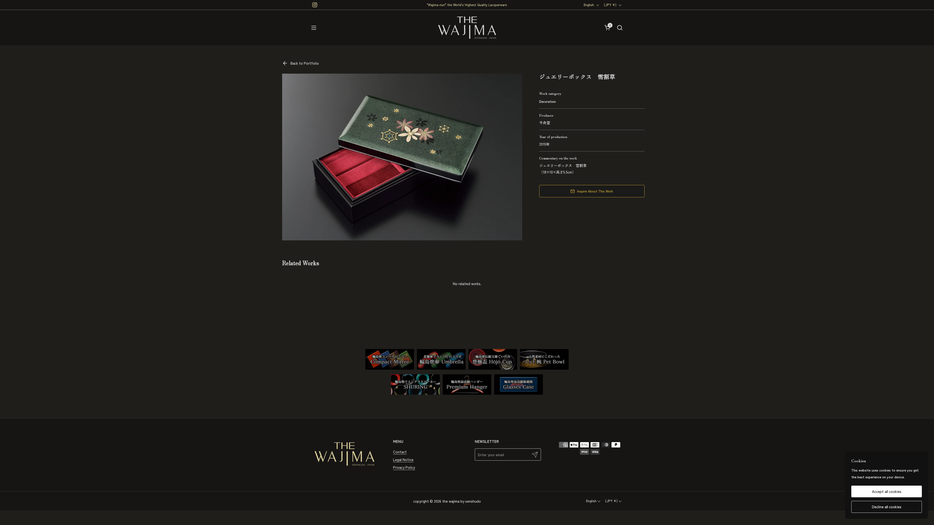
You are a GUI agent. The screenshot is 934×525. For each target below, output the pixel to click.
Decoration (547, 101)
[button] (620, 28)
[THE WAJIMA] (467, 27)
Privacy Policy (404, 467)
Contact (400, 451)
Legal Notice (403, 459)
